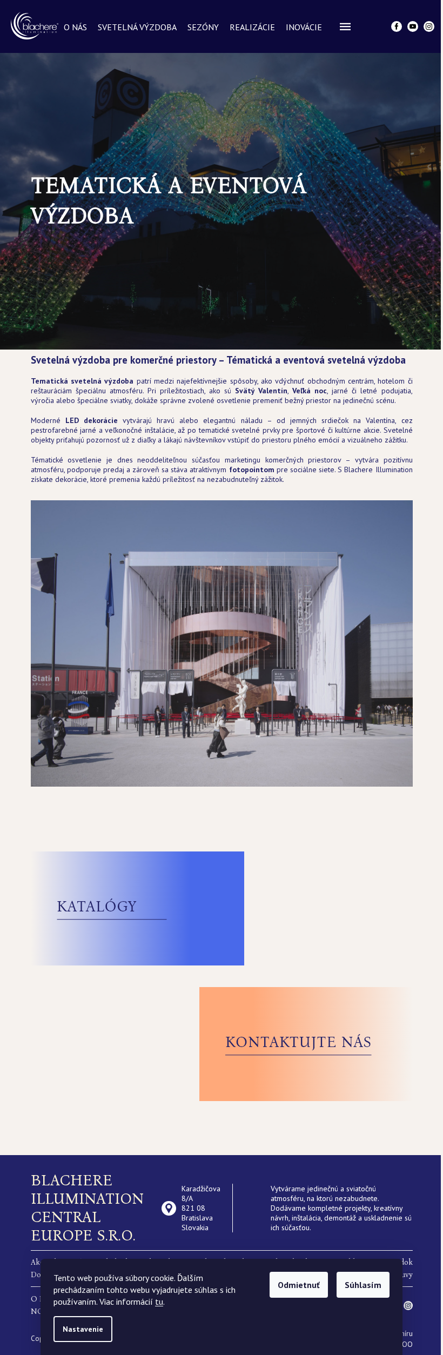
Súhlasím (363, 1284)
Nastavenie (83, 1329)
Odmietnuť (299, 1284)
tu (159, 1301)
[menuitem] (75, 27)
